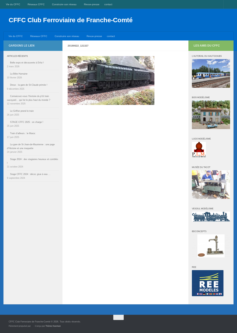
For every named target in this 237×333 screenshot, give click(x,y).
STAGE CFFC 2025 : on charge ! (26, 122)
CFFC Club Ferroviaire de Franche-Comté (71, 20)
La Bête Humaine (18, 73)
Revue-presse (91, 4)
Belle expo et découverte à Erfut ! (27, 62)
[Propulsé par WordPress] (32, 326)
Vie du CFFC (13, 4)
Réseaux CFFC (36, 4)
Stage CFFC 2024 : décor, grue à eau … (30, 174)
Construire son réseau (64, 4)
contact (108, 4)
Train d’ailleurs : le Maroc (22, 133)
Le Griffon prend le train (22, 111)
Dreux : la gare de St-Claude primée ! (28, 85)
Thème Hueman (53, 326)
